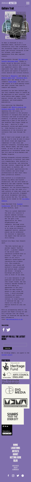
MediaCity (14, 76)
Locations (15, 448)
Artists (15, 451)
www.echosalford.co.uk (14, 319)
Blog (15, 460)
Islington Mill (21, 78)
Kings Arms (12, 81)
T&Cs (15, 467)
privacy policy (7, 355)
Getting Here (15, 457)
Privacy (15, 466)
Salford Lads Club (8, 78)
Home (15, 444)
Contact (15, 469)
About (15, 454)
